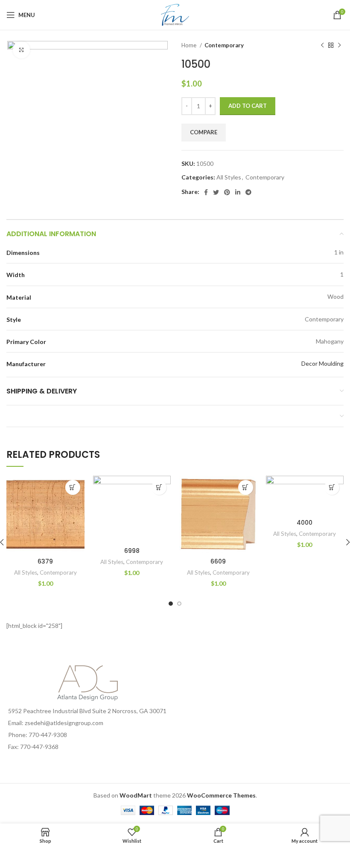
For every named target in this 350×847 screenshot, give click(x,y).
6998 (132, 550)
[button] (72, 487)
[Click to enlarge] (21, 49)
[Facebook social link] (205, 192)
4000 (304, 522)
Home (189, 45)
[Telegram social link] (248, 192)
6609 (218, 561)
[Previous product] (322, 45)
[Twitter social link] (216, 192)
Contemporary (224, 45)
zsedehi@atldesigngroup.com (64, 722)
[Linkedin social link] (238, 192)
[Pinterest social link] (227, 192)
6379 (45, 561)
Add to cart (247, 105)
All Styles (228, 177)
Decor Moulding (322, 363)
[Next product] (339, 45)
